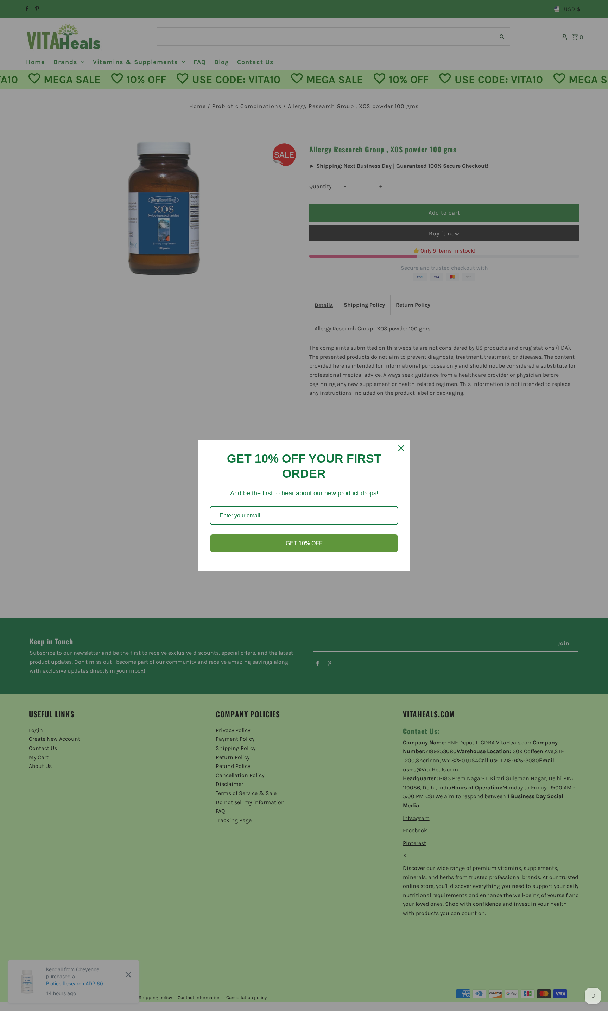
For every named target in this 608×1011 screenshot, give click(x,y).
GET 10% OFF (304, 543)
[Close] (401, 448)
